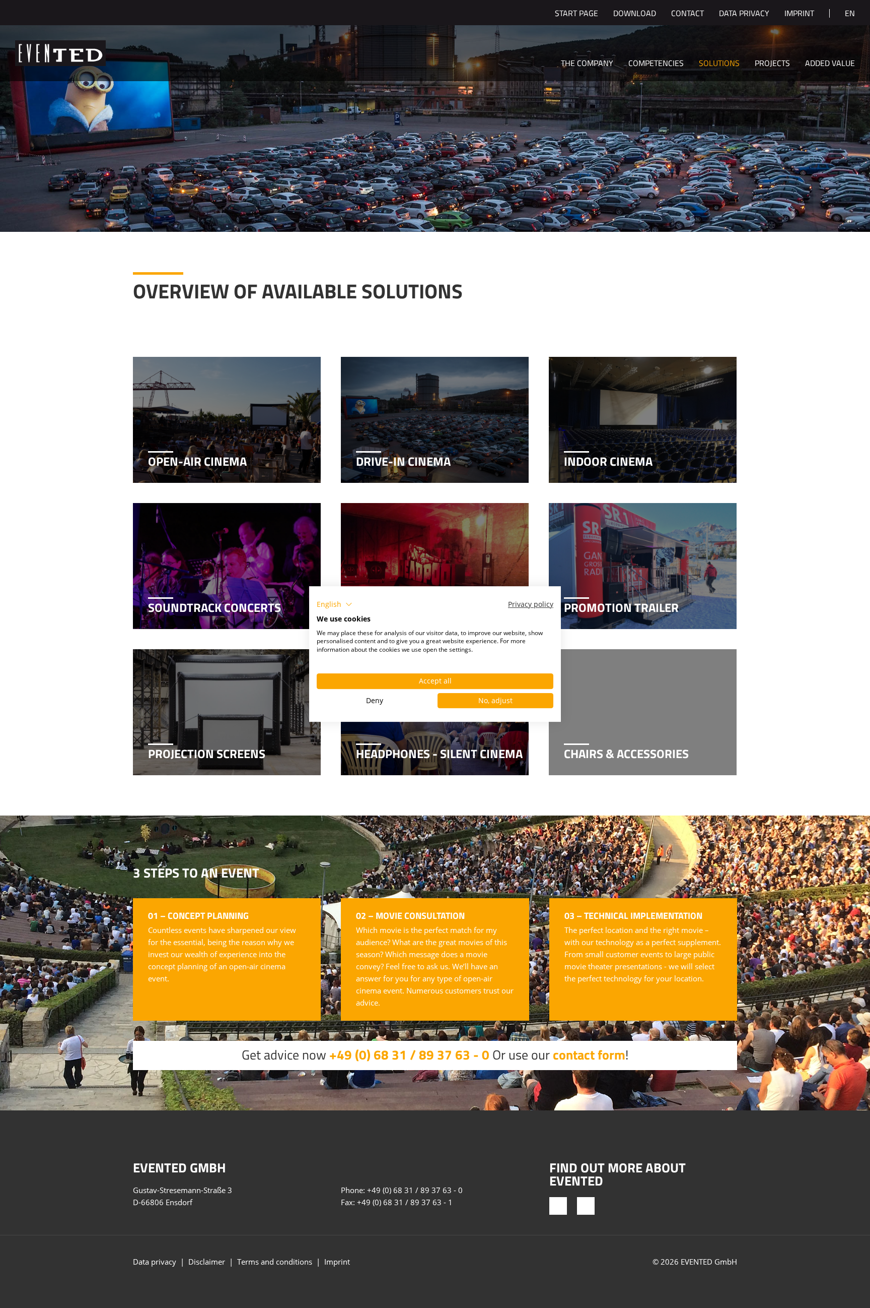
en (850, 14)
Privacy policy (530, 604)
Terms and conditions (274, 1262)
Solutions (719, 64)
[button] (334, 604)
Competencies (656, 64)
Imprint (799, 14)
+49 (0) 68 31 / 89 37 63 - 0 (409, 1055)
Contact (687, 14)
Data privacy (744, 14)
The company (587, 64)
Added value (830, 64)
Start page (576, 14)
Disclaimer (206, 1262)
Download (634, 14)
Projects (772, 64)
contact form (589, 1055)
